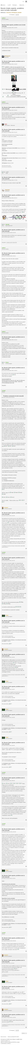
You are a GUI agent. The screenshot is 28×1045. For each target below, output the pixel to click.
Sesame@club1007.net (6, 379)
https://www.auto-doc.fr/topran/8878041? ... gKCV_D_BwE (11, 971)
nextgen (18, 1042)
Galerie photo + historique (7, 160)
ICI (8, 643)
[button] (18, 15)
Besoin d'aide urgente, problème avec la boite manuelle (12, 9)
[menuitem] (3, 1043)
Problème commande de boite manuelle (13, 396)
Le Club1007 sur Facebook (7, 141)
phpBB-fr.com (7, 1040)
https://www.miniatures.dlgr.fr (6, 165)
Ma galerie (4, 385)
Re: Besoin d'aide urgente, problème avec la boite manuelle (13, 62)
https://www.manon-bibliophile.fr (7, 166)
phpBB (7, 1039)
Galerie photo (4, 145)
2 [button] (16, 14)
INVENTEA (14, 1042)
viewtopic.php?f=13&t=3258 (11, 242)
